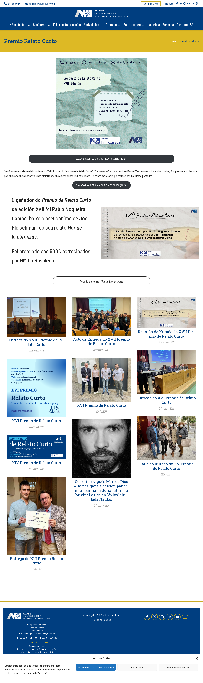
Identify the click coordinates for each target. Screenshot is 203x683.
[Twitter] (154, 617)
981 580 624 (14, 3)
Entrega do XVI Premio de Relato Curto (166, 400)
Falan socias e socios (67, 24)
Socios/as (39, 24)
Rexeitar (137, 667)
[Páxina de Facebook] (147, 617)
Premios (111, 24)
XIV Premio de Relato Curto (36, 462)
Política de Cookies (101, 619)
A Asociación (17, 24)
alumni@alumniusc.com (42, 3)
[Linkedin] (170, 617)
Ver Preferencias (178, 667)
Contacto (183, 24)
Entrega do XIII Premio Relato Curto (36, 561)
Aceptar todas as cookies (96, 667)
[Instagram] (162, 617)
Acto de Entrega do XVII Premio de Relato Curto (101, 341)
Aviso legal (88, 615)
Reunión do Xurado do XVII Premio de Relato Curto (166, 334)
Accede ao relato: (101, 281)
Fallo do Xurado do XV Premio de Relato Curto (166, 466)
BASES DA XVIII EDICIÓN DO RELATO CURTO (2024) (101, 158)
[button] (196, 658)
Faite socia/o (151, 3)
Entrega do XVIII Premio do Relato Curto (36, 342)
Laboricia (153, 24)
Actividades (91, 24)
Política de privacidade (108, 615)
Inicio (174, 40)
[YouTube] (177, 617)
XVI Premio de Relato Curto (101, 405)
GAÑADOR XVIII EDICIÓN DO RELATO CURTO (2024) (101, 185)
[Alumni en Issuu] (185, 617)
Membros (170, 3)
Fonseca (168, 24)
